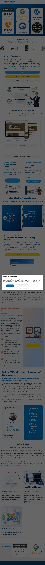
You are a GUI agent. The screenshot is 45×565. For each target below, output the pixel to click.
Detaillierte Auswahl (34, 285)
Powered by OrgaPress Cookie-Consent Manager (22, 288)
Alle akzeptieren (10, 285)
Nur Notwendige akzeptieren (22, 285)
